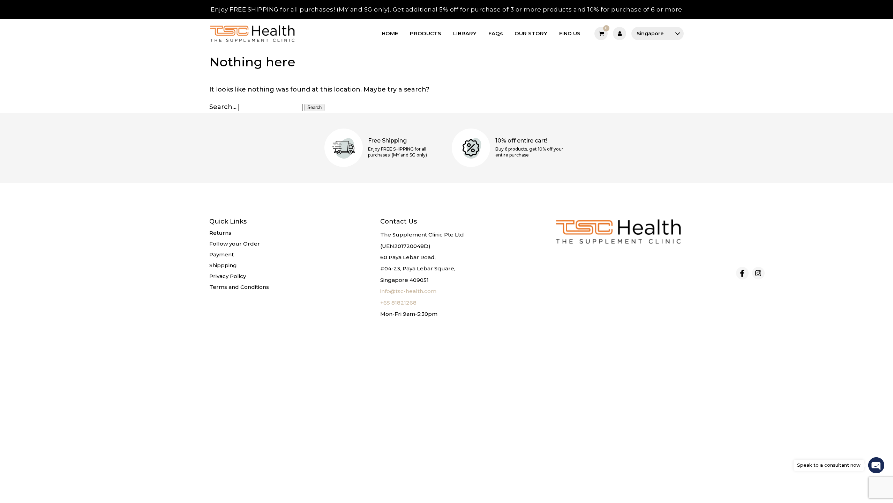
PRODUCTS (425, 33)
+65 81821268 (398, 302)
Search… (223, 107)
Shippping (223, 265)
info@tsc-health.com (408, 291)
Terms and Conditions (239, 287)
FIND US (569, 33)
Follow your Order (234, 243)
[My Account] (619, 33)
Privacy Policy (227, 276)
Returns (220, 232)
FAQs (495, 33)
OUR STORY (531, 33)
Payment (221, 254)
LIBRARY (464, 33)
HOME (390, 33)
